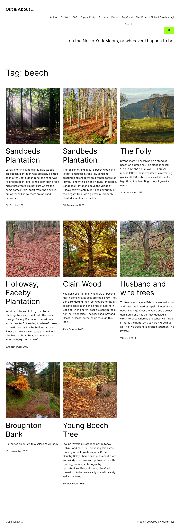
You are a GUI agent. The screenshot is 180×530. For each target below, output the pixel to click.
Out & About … (20, 9)
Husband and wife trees (143, 288)
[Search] (169, 30)
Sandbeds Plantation (23, 155)
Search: (129, 24)
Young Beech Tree (85, 430)
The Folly (135, 151)
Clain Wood (82, 284)
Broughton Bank (24, 430)
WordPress (168, 521)
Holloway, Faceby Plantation (23, 293)
